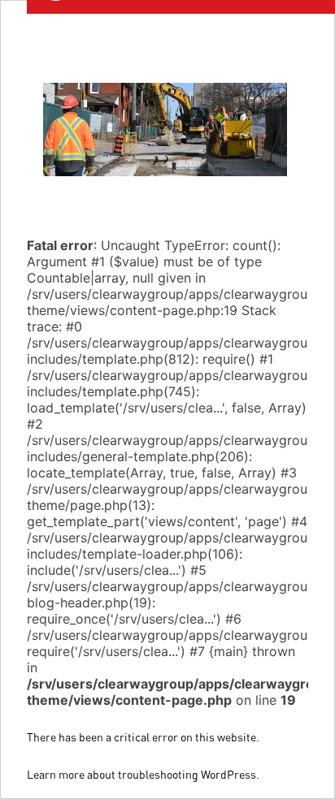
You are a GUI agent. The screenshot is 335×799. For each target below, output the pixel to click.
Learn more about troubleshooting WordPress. (143, 774)
